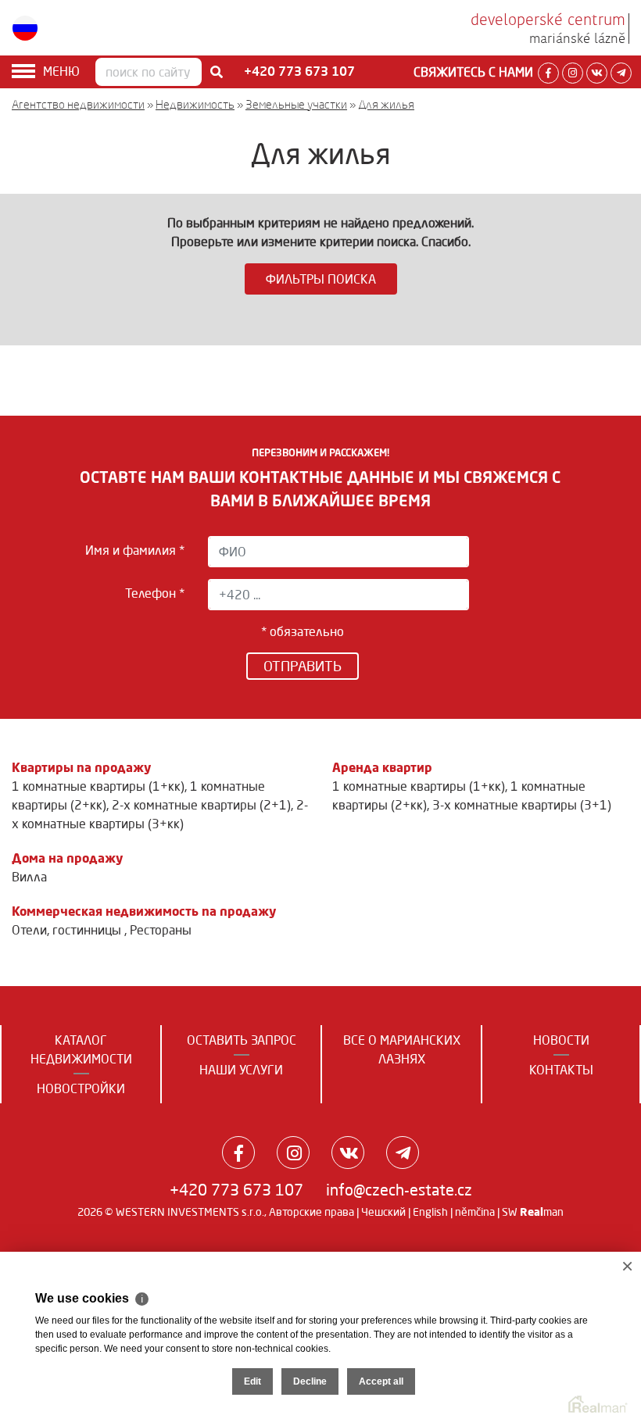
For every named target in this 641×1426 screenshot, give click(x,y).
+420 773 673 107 (236, 1189)
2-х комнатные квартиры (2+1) (201, 805)
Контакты (561, 1070)
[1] (216, 72)
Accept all (381, 1381)
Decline (310, 1381)
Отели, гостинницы (68, 930)
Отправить (302, 665)
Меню (61, 71)
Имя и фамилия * (134, 550)
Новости (561, 1040)
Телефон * (154, 593)
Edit (252, 1381)
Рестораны (161, 930)
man (542, 1212)
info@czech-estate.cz (399, 1189)
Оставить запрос (241, 1040)
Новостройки (81, 1088)
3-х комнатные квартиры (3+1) (521, 805)
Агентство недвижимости (78, 104)
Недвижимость (195, 104)
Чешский (383, 1212)
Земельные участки (296, 104)
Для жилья (386, 104)
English (430, 1212)
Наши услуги (241, 1070)
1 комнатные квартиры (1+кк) (98, 786)
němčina (475, 1212)
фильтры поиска (321, 279)
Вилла (29, 877)
